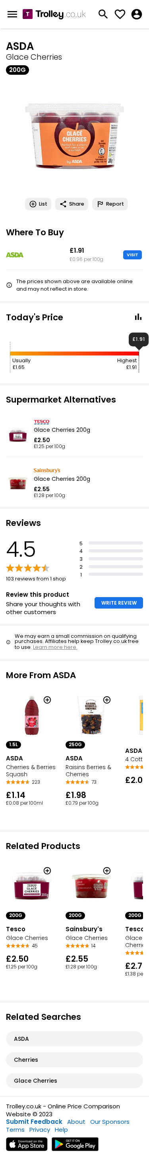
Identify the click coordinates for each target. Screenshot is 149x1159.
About (76, 1121)
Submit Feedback (34, 1121)
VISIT (132, 254)
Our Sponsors (110, 1121)
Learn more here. (55, 647)
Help (61, 1129)
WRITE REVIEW (119, 602)
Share (76, 204)
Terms (15, 1129)
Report (115, 204)
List (43, 204)
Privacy (39, 1129)
